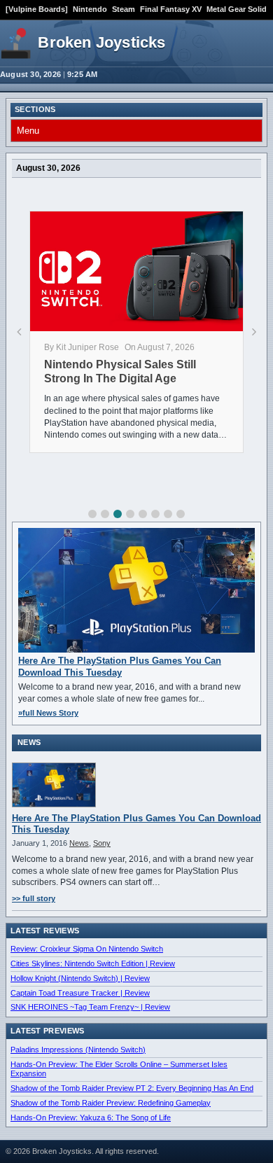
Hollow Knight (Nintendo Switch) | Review (80, 978)
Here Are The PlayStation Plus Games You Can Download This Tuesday (119, 666)
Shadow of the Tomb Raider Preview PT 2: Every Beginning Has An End (131, 1088)
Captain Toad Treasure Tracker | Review (80, 993)
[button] (92, 514)
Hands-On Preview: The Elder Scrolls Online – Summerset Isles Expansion (118, 1069)
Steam (123, 9)
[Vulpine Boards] (37, 9)
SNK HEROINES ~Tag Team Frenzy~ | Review (90, 1007)
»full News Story (48, 713)
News (79, 843)
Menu (28, 130)
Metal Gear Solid (236, 9)
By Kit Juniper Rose (81, 347)
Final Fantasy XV (171, 9)
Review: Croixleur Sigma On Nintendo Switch (86, 949)
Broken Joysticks (101, 42)
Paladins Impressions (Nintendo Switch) (78, 1049)
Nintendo (90, 9)
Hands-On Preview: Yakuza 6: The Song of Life (90, 1117)
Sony (102, 843)
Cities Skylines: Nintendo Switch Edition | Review (92, 963)
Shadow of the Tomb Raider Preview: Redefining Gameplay (110, 1103)
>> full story (33, 898)
